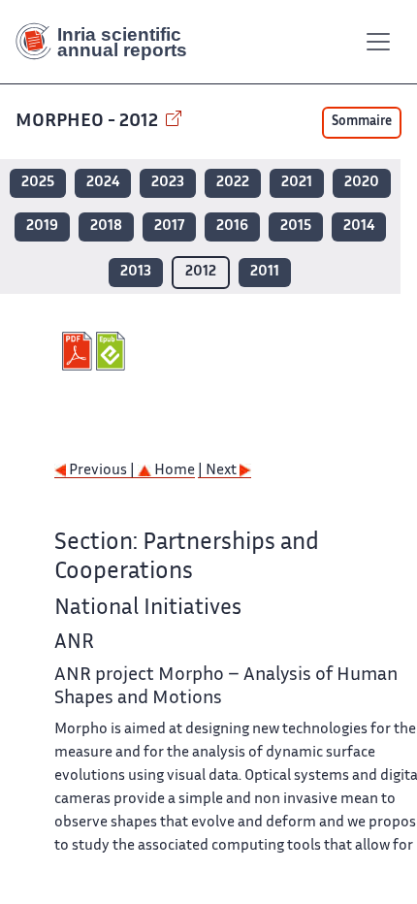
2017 (169, 226)
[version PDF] (79, 351)
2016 (232, 226)
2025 (37, 183)
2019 (42, 226)
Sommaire (362, 122)
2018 (106, 226)
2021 (296, 183)
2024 (102, 183)
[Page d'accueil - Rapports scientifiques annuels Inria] (109, 42)
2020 (361, 183)
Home (173, 471)
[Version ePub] (113, 351)
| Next (219, 471)
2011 (264, 272)
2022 (232, 183)
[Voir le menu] (378, 41)
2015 (295, 226)
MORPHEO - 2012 (89, 121)
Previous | (102, 471)
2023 (167, 183)
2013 (135, 272)
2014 (358, 226)
